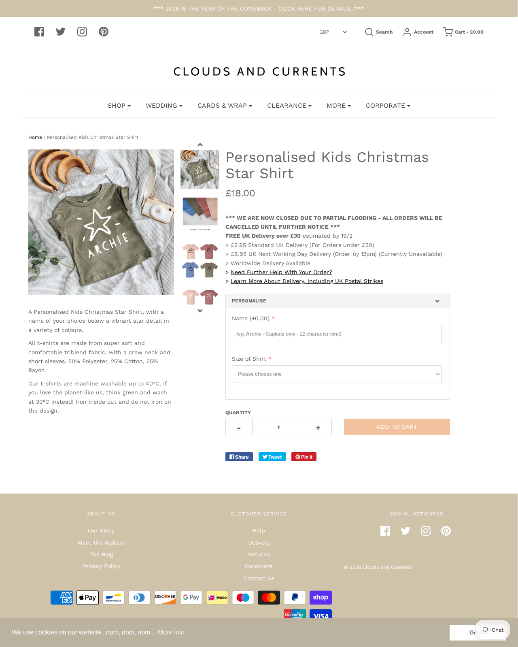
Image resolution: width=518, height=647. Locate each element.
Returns (259, 554)
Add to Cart (396, 426)
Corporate (259, 566)
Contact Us (258, 578)
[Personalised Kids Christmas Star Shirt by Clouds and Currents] (199, 169)
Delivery (259, 542)
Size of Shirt (249, 358)
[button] (338, 301)
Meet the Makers (101, 542)
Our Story (101, 530)
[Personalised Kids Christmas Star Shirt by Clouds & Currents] (199, 215)
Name (251, 318)
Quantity (238, 412)
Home (35, 137)
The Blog (101, 554)
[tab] (338, 301)
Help (259, 530)
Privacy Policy (101, 566)
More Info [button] (171, 632)
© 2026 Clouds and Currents (377, 567)
